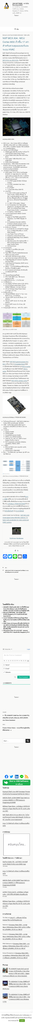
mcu (13, 570)
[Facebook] (15, 551)
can (9, 570)
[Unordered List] (15, 661)
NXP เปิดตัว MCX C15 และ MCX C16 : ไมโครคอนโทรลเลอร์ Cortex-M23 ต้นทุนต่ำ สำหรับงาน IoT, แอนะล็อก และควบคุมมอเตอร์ (16, 817)
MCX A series (26, 366)
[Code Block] (19, 661)
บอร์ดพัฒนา (23, 570)
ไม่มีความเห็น (27, 35)
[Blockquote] (17, 661)
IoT (11, 570)
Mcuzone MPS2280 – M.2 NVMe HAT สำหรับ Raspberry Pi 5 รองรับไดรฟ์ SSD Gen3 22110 (15, 614)
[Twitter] (18, 551)
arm (6, 570)
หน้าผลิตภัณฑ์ (9, 511)
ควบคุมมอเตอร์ (17, 570)
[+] (25, 660)
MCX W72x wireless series (19, 381)
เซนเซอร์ (16, 572)
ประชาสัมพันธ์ (20, 511)
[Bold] (4, 661)
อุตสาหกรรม (11, 572)
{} (23, 660)
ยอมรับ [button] (22, 1020)
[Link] (21, 661)
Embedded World (20, 364)
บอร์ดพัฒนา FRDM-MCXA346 (16, 504)
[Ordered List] (13, 661)
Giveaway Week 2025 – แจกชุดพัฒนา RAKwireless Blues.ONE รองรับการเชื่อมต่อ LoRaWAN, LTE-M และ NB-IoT (16, 927)
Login (28, 649)
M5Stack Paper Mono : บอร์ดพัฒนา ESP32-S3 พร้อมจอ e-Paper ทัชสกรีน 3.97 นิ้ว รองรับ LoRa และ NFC (16, 808)
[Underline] (8, 661)
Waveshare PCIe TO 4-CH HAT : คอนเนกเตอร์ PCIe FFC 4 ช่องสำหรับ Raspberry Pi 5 (16, 631)
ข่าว (6, 567)
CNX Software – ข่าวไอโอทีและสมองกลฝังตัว (20, 4)
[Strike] (11, 661)
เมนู (17, 29)
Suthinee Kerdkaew (17, 35)
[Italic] (6, 661)
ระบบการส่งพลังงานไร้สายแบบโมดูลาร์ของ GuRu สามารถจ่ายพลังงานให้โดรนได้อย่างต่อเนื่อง (16, 619)
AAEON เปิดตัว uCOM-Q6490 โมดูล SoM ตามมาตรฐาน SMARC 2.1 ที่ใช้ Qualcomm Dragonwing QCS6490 (16, 800)
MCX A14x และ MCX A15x (10, 60)
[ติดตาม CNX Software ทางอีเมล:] (16, 782)
